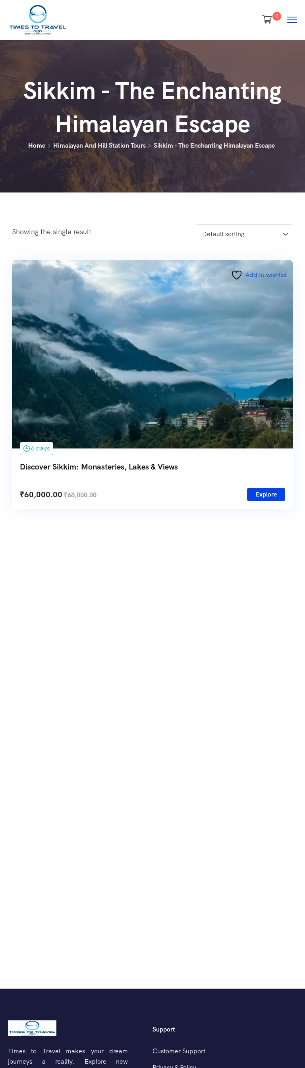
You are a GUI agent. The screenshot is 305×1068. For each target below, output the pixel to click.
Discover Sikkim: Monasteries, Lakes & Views (99, 467)
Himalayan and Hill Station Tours (99, 145)
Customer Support (178, 1051)
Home (36, 145)
